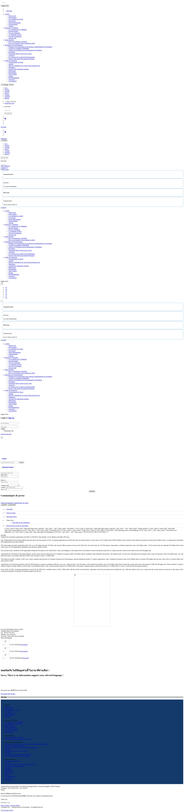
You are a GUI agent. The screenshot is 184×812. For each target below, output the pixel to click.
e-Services (11, 79)
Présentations (12, 72)
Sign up (11, 418)
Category (3, 485)
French (7, 93)
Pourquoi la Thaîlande (11, 28)
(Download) (24, 644)
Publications (12, 71)
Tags (2, 489)
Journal (10, 76)
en (6, 289)
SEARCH (92, 491)
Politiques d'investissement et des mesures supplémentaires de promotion (30, 47)
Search (4, 458)
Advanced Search (7, 467)
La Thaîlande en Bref (14, 35)
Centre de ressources (11, 60)
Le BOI (7, 14)
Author (3, 487)
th (6, 287)
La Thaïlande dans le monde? (13, 723)
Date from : (4, 475)
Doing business (9, 40)
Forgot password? (6, 434)
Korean (7, 98)
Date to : (3, 480)
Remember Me (8, 431)
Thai (6, 88)
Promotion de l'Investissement (14, 45)
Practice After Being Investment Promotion (21, 59)
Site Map (3, 127)
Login (3, 429)
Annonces (11, 55)
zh (6, 294)
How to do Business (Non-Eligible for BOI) (21, 43)
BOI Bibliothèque (13, 78)
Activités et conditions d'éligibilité (18, 48)
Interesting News (12, 516)
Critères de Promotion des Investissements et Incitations (25, 50)
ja (6, 296)
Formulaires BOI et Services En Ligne (20, 54)
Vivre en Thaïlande (14, 33)
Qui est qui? (12, 21)
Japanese (7, 96)
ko (6, 298)
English (7, 90)
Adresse (10, 26)
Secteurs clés (12, 38)
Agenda (10, 64)
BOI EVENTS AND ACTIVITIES (17, 526)
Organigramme (13, 24)
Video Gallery (12, 74)
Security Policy (15, 805)
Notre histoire (12, 17)
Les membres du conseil (15, 19)
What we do (12, 16)
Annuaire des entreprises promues (18, 69)
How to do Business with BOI (17, 41)
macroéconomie (13, 31)
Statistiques (11, 67)
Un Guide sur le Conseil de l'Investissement (21, 57)
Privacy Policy (5, 805)
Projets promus (11, 513)
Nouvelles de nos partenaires (21, 522)
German (7, 91)
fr (6, 292)
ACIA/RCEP (12, 81)
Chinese (7, 95)
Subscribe (9, 11)
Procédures (11, 52)
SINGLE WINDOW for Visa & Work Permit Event (24, 66)
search (21, 462)
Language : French (7, 84)
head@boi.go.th (9, 103)
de (6, 291)
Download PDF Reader (8, 694)
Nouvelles (10, 509)
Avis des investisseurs (15, 36)
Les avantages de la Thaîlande (17, 29)
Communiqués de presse (15, 62)
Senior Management (14, 23)
